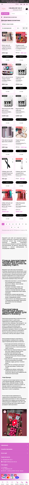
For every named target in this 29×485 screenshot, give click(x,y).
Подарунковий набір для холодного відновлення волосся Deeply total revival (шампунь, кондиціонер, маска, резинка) (20, 78)
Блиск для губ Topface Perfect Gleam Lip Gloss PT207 (6, 47)
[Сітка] (23, 28)
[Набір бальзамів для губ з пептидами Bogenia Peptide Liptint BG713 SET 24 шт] (21, 195)
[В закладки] (13, 33)
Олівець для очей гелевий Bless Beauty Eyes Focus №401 (21, 173)
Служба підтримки (6, 449)
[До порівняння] (13, 36)
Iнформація (4, 445)
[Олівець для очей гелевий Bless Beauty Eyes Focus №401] (21, 163)
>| (18, 227)
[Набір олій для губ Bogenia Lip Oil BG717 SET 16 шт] (7, 195)
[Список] (26, 28)
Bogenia (18, 381)
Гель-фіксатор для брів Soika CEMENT (7, 140)
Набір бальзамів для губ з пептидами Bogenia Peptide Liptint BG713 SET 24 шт (21, 204)
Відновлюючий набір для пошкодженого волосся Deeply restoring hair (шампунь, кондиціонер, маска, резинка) (20, 110)
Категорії (4, 453)
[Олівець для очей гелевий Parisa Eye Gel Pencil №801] (7, 163)
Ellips (7, 383)
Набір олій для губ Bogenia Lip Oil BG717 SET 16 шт (7, 204)
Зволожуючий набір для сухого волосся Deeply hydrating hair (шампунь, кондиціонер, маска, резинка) (7, 110)
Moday (16, 383)
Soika (7, 384)
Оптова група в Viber (17, 9)
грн (21, 4)
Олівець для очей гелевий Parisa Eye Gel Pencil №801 (7, 173)
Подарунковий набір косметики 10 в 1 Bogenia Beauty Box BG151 (21, 47)
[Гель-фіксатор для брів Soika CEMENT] (7, 132)
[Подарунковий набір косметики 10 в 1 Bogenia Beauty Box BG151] (21, 37)
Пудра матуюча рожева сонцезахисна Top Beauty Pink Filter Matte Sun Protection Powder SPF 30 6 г (21, 141)
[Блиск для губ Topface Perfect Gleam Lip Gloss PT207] (7, 37)
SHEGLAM (12, 383)
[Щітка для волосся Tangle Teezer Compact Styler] (7, 69)
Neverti (11, 384)
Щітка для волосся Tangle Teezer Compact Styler (7, 78)
